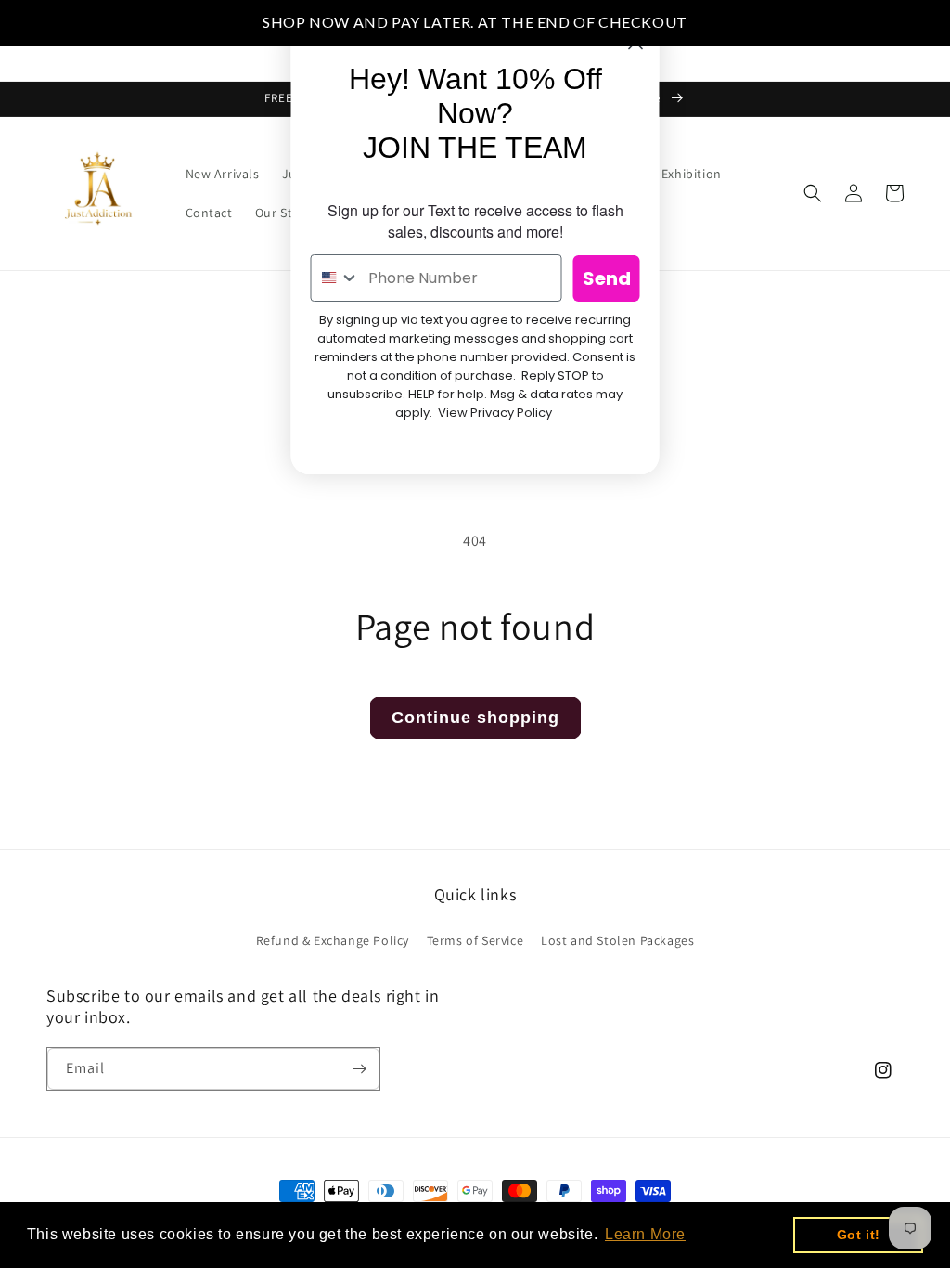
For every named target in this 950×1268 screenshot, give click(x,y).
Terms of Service (475, 940)
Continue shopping (475, 717)
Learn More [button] (645, 1234)
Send (607, 278)
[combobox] (336, 278)
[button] (812, 193)
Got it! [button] (858, 1234)
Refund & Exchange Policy (332, 940)
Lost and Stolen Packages (617, 940)
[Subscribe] (359, 1069)
